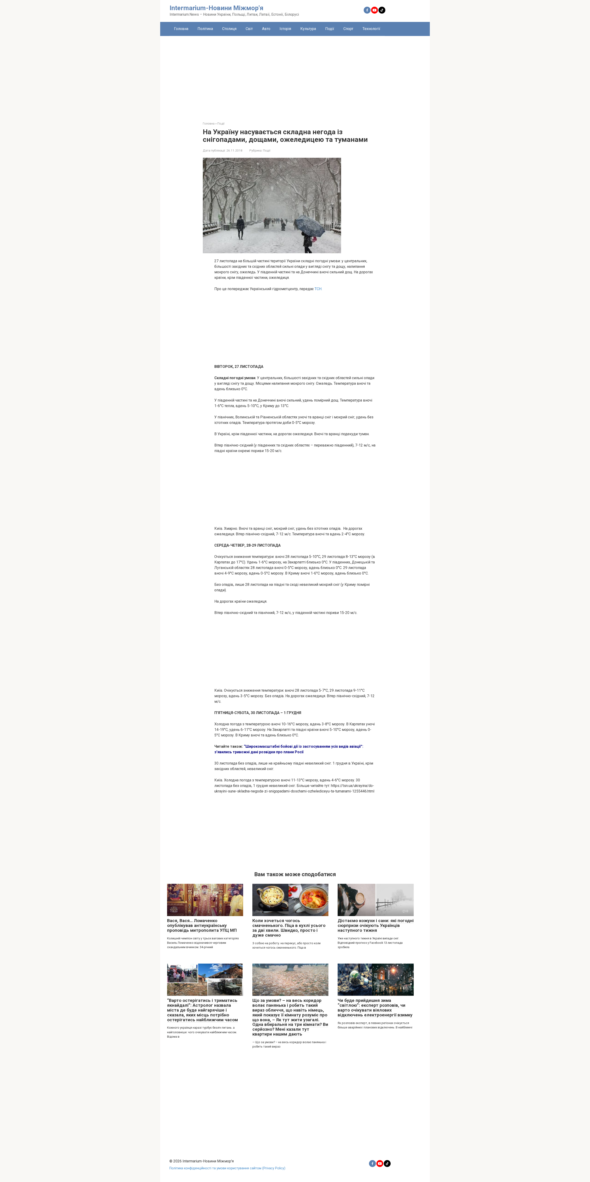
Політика (205, 29)
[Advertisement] (295, 75)
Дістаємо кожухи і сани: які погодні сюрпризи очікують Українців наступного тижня (376, 925)
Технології (371, 29)
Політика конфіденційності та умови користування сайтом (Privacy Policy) (227, 1168)
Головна (181, 29)
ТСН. (318, 289)
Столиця (229, 29)
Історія (285, 29)
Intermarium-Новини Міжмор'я (216, 8)
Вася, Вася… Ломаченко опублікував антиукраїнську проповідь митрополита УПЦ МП (202, 925)
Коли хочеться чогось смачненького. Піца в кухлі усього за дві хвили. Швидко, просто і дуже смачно (288, 928)
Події (329, 29)
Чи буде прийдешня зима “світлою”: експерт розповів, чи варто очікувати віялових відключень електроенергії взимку (375, 1008)
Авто (266, 29)
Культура (308, 29)
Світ (249, 29)
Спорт (348, 29)
